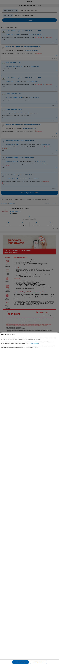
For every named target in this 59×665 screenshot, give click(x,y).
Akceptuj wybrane (38, 662)
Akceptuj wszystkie (20, 662)
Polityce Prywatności (35, 343)
